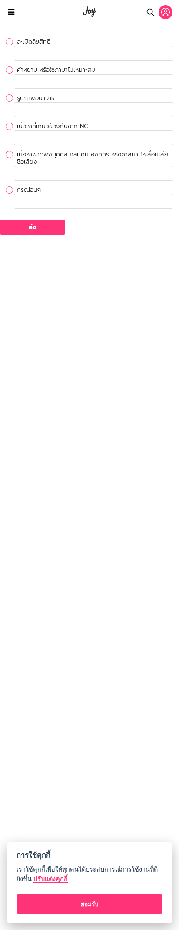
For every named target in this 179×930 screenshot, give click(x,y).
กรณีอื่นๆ (29, 190)
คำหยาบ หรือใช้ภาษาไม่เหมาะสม (56, 70)
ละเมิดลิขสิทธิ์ (33, 41)
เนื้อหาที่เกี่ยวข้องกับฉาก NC (52, 126)
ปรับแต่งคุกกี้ (50, 878)
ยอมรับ (90, 904)
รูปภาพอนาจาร (35, 98)
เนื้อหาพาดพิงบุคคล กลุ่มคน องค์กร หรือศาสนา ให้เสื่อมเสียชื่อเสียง (92, 158)
